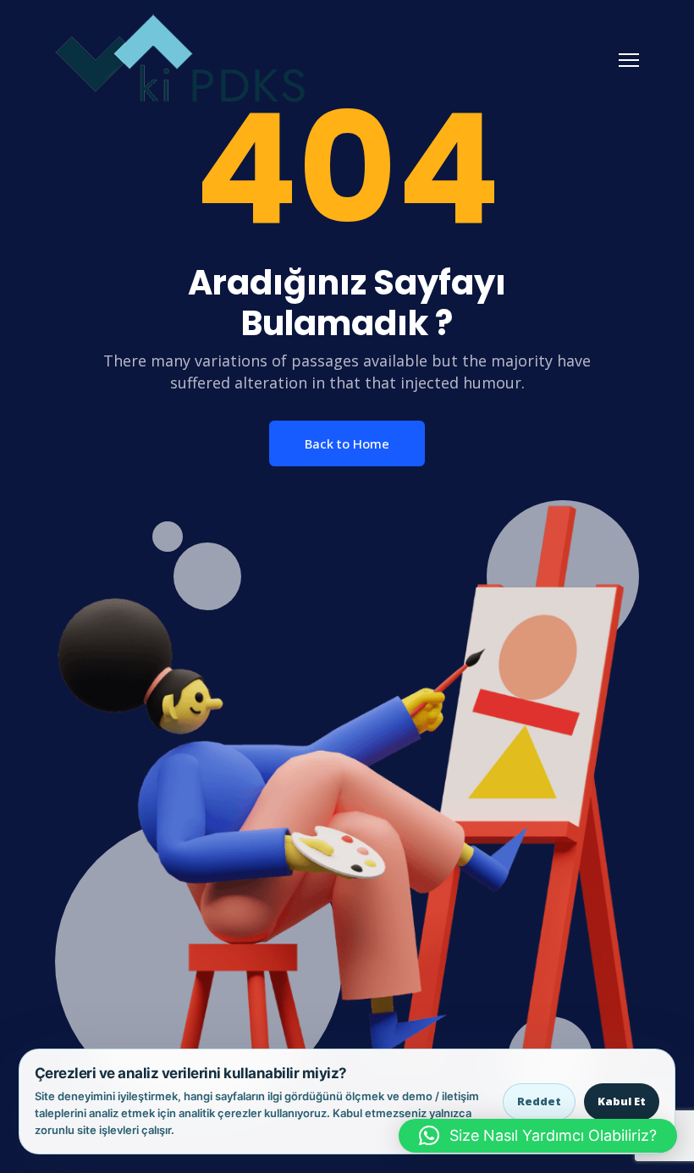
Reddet (539, 1101)
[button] (538, 1136)
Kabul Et (622, 1101)
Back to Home (347, 443)
